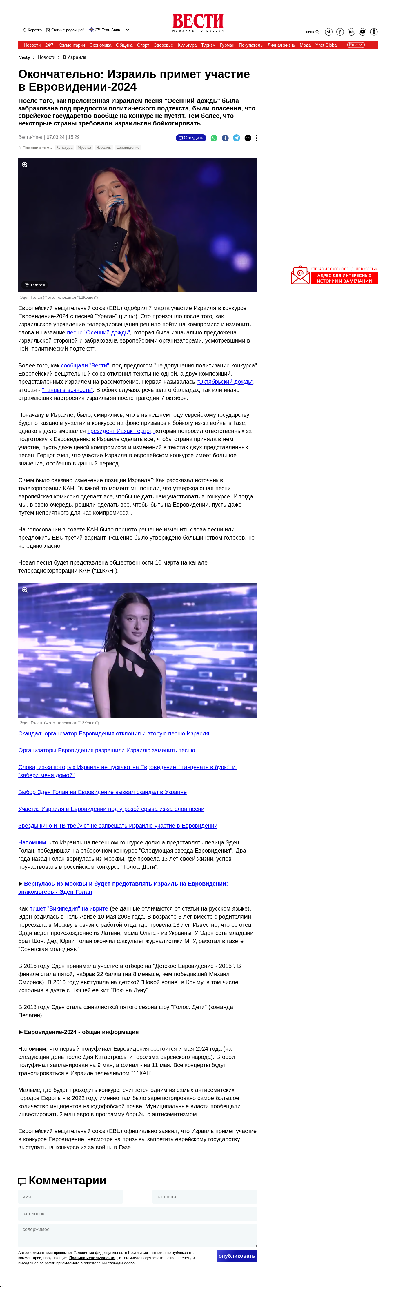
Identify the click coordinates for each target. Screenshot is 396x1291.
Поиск (309, 32)
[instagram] (351, 32)
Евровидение (127, 147)
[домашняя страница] (198, 33)
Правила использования (92, 1258)
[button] (126, 30)
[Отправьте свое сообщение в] (334, 283)
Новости (46, 57)
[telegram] (329, 32)
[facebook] (340, 32)
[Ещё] (256, 137)
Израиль (103, 147)
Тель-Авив (111, 30)
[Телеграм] (236, 137)
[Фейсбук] (225, 137)
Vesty (24, 57)
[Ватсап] (213, 137)
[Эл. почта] (247, 137)
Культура (64, 147)
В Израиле (74, 57)
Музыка (84, 147)
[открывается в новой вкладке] (362, 32)
